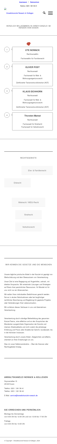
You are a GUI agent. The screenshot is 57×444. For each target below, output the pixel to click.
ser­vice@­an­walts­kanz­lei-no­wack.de (24, 395)
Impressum (23, 2)
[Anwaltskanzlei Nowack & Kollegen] (23, 13)
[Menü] (49, 13)
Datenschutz (34, 2)
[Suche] (42, 13)
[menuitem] (23, 2)
